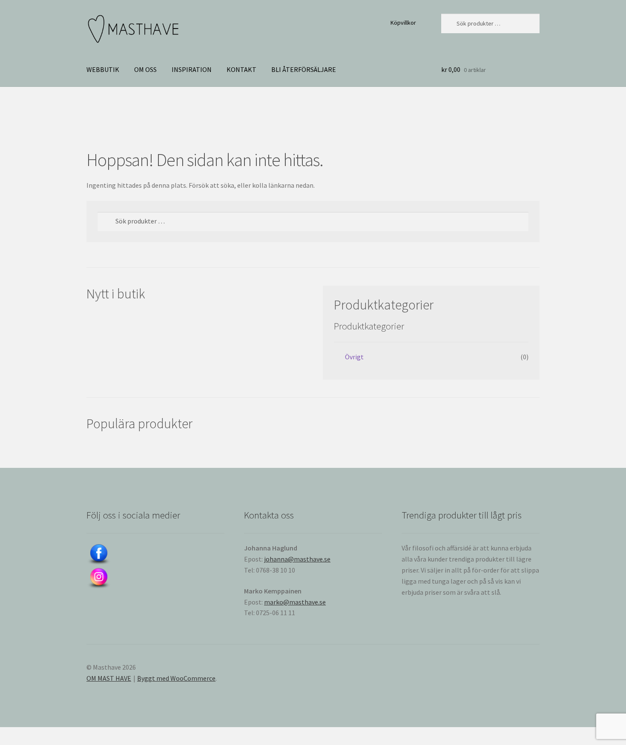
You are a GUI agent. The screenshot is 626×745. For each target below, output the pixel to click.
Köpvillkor (403, 22)
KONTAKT (241, 69)
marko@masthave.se (295, 602)
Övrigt (354, 356)
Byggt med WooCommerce (176, 678)
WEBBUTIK (102, 69)
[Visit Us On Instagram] (155, 578)
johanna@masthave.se (297, 559)
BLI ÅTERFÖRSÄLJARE (303, 69)
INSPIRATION (192, 69)
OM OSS (145, 69)
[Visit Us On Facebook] (155, 555)
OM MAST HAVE (108, 678)
